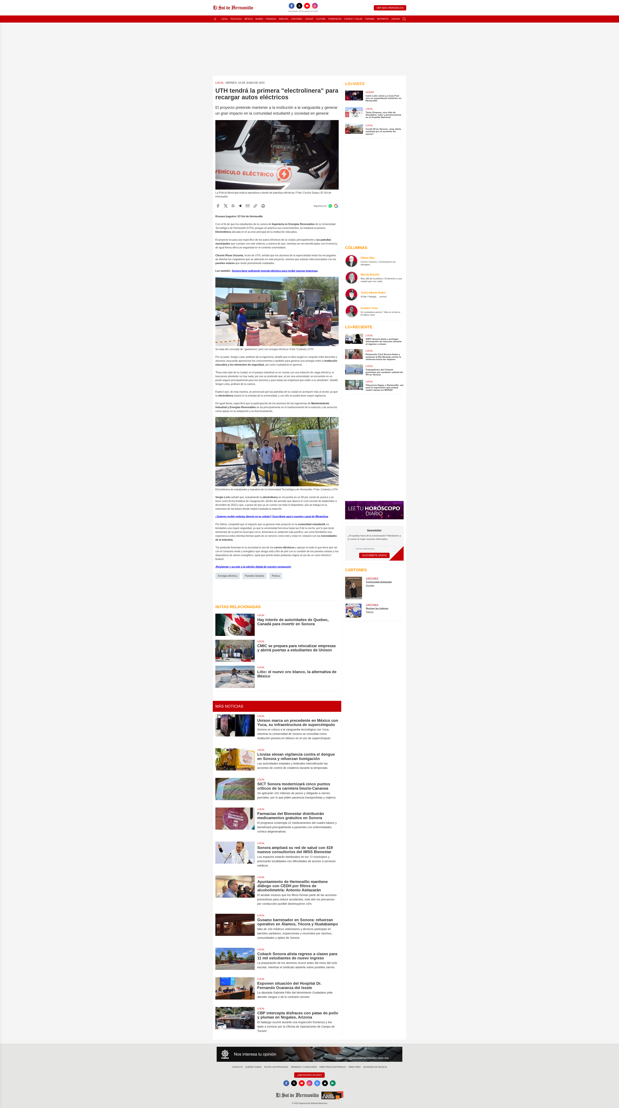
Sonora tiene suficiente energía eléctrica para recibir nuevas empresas (275, 271)
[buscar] (404, 19)
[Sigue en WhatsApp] (330, 206)
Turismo (369, 19)
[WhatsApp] (233, 205)
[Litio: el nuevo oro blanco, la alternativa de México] (235, 677)
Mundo (259, 19)
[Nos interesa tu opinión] (309, 1054)
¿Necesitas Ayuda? (309, 1075)
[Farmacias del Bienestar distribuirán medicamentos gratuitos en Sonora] (235, 823)
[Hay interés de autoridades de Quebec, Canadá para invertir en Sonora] (235, 625)
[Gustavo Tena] (351, 311)
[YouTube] (307, 6)
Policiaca (236, 19)
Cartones (297, 19)
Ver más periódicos (390, 7)
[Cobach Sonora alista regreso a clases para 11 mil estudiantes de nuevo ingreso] (235, 961)
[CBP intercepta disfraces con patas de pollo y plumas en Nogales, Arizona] (235, 1022)
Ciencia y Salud (353, 19)
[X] (299, 6)
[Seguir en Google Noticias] (336, 206)
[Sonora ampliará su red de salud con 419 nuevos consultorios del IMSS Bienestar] (235, 857)
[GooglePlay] (333, 1083)
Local (224, 19)
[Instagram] (315, 6)
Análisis (283, 19)
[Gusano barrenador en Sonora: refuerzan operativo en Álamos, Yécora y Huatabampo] (235, 929)
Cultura (320, 19)
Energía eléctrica (227, 575)
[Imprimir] (263, 205)
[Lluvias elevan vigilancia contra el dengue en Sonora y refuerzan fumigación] (235, 761)
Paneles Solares (254, 575)
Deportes (383, 19)
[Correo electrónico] (247, 205)
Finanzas (271, 19)
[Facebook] (292, 6)
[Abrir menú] (215, 19)
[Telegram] (240, 205)
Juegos (395, 19)
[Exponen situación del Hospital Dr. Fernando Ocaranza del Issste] (235, 990)
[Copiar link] (255, 205)
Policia (276, 575)
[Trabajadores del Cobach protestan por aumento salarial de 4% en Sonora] (354, 370)
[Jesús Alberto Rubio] (351, 294)
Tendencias (335, 19)
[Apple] (325, 1083)
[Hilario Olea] (351, 261)
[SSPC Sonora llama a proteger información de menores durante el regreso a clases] (354, 339)
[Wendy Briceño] (351, 277)
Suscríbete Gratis (374, 555)
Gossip (309, 19)
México (248, 19)
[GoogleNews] (317, 1083)
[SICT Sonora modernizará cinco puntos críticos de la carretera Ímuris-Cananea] (235, 791)
